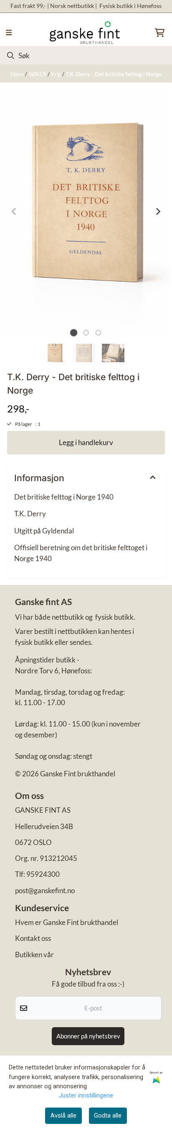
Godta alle (107, 1115)
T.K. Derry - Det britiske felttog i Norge (113, 74)
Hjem (18, 74)
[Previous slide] (14, 211)
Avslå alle (63, 1115)
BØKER (38, 74)
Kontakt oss (33, 938)
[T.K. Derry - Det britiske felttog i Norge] (86, 211)
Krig (56, 74)
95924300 (43, 874)
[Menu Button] (8, 33)
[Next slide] (158, 211)
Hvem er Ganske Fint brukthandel (66, 922)
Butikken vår (34, 954)
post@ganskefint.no (45, 890)
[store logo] (85, 32)
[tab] (73, 332)
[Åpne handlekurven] (160, 32)
